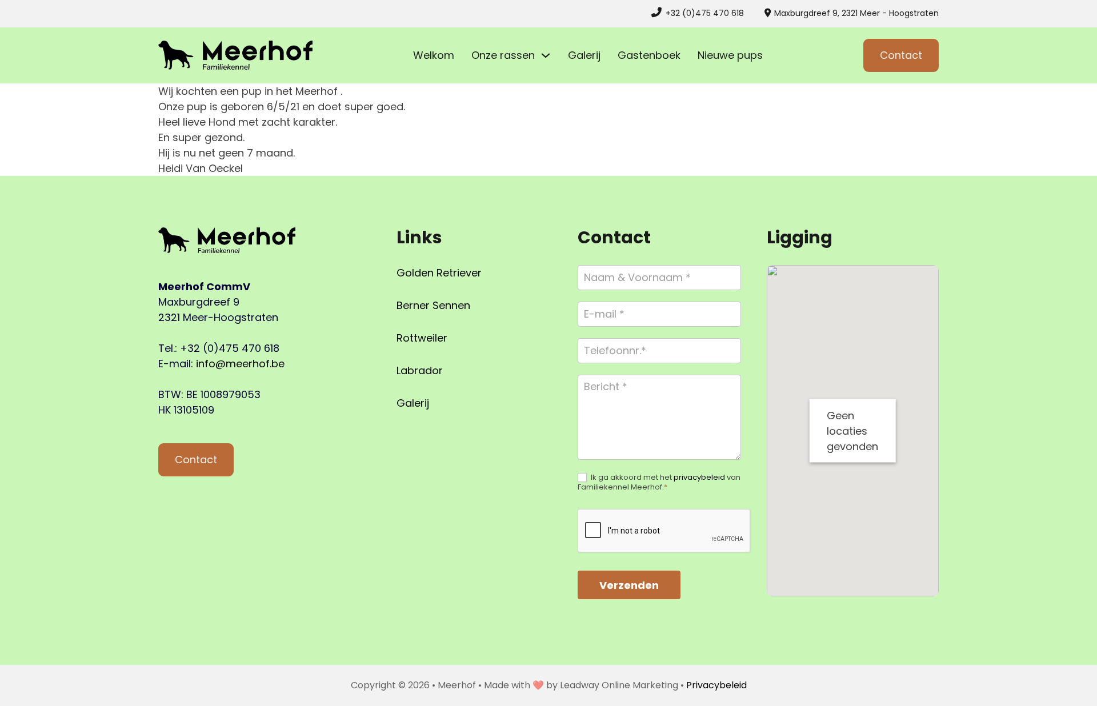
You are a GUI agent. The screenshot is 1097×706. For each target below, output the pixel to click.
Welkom (433, 55)
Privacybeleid (716, 685)
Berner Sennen (433, 305)
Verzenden (629, 585)
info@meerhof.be (240, 363)
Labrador (420, 370)
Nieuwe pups (730, 55)
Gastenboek (649, 55)
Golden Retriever (439, 273)
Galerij (584, 55)
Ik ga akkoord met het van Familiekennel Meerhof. (659, 482)
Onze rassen (503, 55)
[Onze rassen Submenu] (546, 55)
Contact (901, 55)
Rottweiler (422, 338)
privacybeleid (699, 477)
